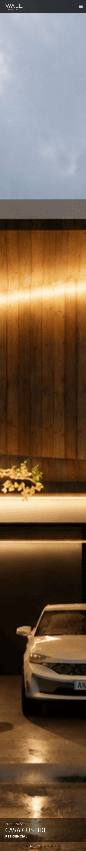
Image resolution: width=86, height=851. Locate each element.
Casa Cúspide (26, 830)
